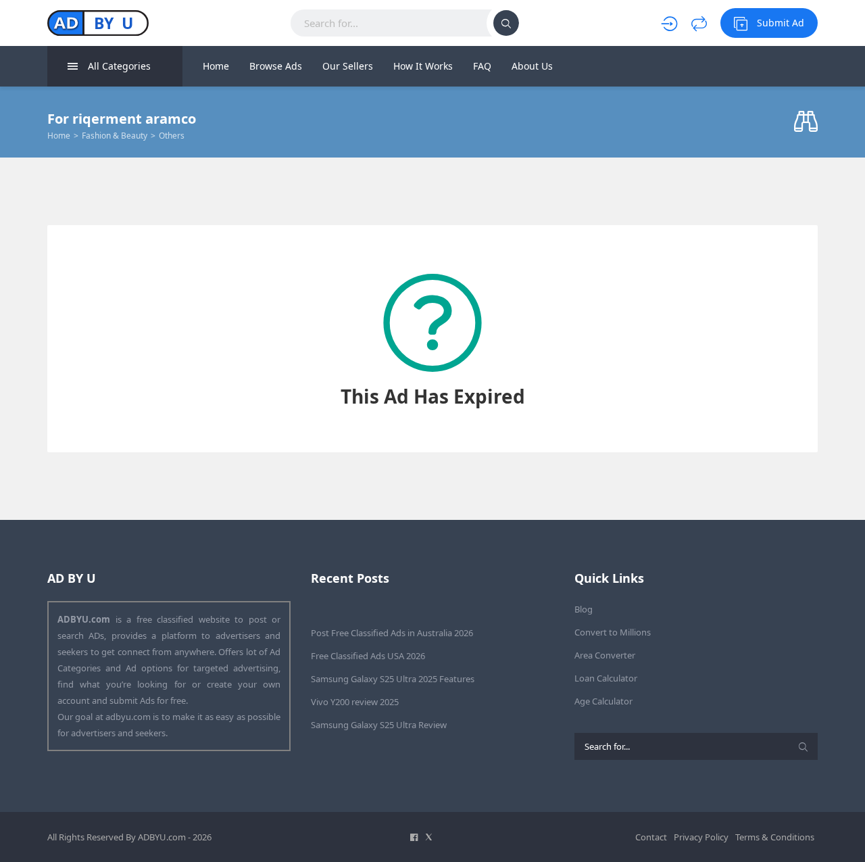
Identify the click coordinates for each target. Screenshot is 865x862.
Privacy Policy (701, 837)
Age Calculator (603, 701)
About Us (532, 65)
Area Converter (604, 655)
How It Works (423, 65)
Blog (583, 609)
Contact (651, 837)
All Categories (119, 65)
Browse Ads (275, 65)
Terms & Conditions (774, 837)
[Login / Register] (669, 23)
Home (216, 65)
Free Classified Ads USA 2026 (368, 656)
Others (171, 135)
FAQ (482, 65)
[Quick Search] (806, 122)
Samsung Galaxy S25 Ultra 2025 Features (392, 679)
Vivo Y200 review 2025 (355, 702)
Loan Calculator (605, 678)
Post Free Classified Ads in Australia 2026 (392, 633)
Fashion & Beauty (114, 135)
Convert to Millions (612, 632)
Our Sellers (347, 65)
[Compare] (699, 23)
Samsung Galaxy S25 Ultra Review (379, 725)
